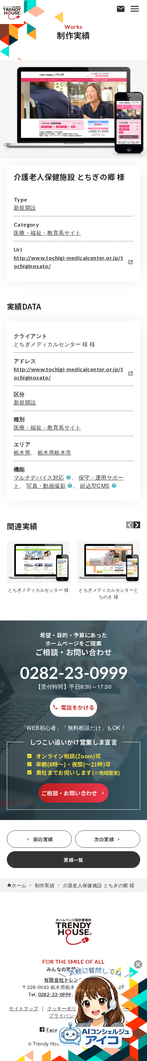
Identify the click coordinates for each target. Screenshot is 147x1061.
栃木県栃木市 (54, 452)
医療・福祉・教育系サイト (47, 233)
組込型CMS (94, 486)
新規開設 (25, 208)
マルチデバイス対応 (39, 477)
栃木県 (22, 452)
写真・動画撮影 (46, 486)
